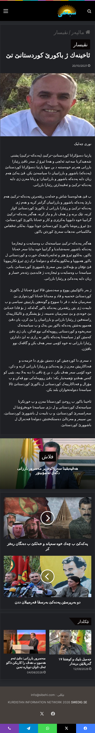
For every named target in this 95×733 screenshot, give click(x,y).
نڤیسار (61, 32)
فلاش (47, 457)
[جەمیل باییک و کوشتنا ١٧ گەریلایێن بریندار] (70, 642)
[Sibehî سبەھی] (67, 11)
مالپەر (78, 32)
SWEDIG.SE (79, 702)
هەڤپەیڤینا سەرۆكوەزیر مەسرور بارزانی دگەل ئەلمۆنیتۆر (47, 470)
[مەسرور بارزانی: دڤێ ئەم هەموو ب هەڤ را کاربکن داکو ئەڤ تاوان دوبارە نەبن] (25, 642)
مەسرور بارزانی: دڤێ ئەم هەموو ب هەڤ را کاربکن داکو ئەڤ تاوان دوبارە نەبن (26, 662)
